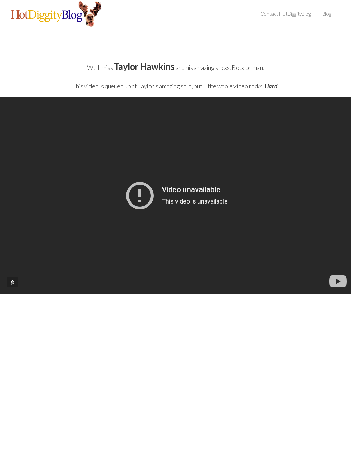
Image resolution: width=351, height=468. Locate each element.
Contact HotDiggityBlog (285, 14)
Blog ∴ (329, 14)
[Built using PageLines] (12, 282)
